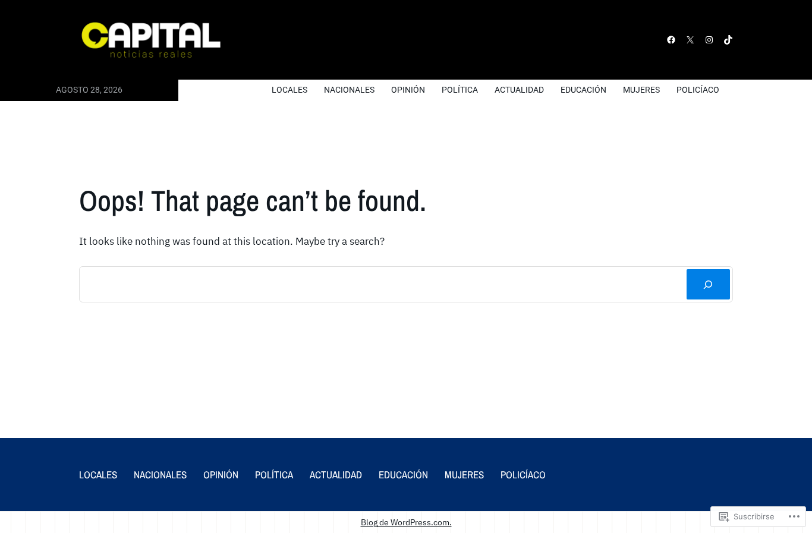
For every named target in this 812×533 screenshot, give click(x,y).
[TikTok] (728, 40)
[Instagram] (709, 40)
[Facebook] (671, 40)
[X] (690, 40)
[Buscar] (708, 284)
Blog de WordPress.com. (406, 522)
